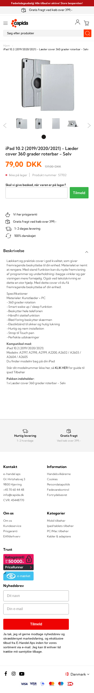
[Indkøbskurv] (86, 23)
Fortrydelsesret (57, 495)
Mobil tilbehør (56, 520)
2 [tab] (50, 137)
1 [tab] (44, 137)
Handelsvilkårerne (59, 474)
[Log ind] (77, 22)
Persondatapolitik (58, 484)
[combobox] (47, 33)
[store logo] (19, 23)
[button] (81, 674)
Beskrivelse (13, 250)
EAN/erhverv (11, 536)
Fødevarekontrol (58, 489)
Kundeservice (12, 526)
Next (89, 125)
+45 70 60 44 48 (13, 489)
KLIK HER (61, 368)
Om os (7, 520)
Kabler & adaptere (59, 536)
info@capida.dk (13, 495)
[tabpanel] (21, 124)
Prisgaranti (10, 531)
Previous (5, 125)
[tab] (47, 250)
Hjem (6, 45)
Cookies (52, 479)
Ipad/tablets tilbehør (60, 526)
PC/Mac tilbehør (58, 531)
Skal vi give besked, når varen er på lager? (35, 185)
